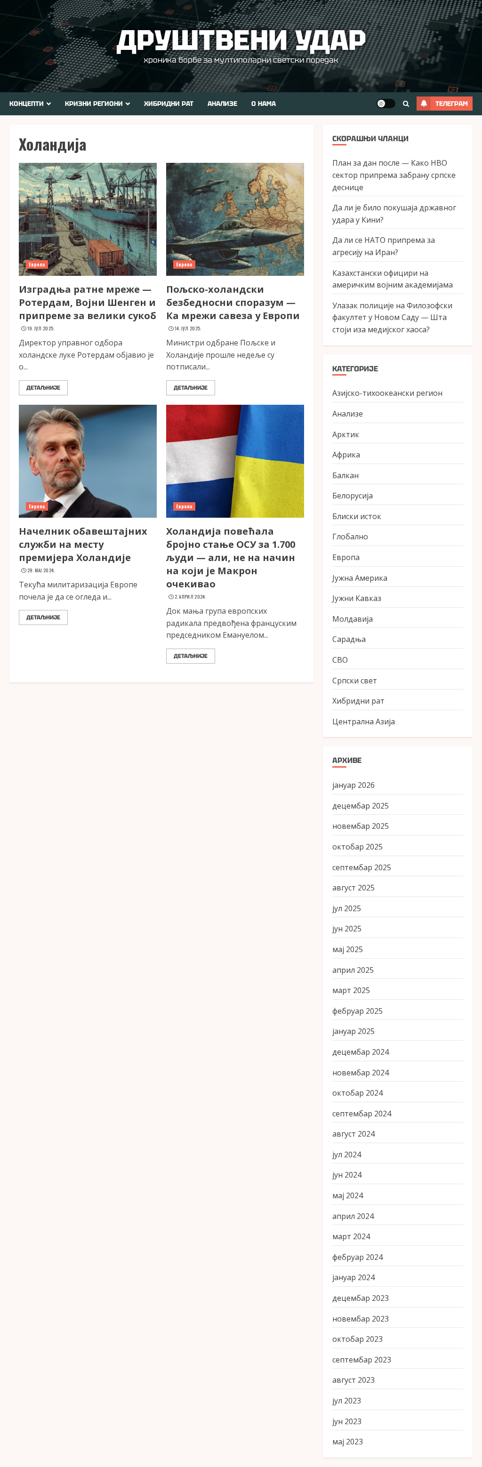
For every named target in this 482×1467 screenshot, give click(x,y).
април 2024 (353, 1216)
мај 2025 (347, 949)
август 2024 (353, 1134)
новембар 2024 (360, 1072)
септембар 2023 (361, 1360)
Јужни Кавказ (356, 598)
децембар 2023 (360, 1298)
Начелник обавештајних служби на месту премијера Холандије (83, 544)
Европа (37, 264)
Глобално (350, 536)
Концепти (26, 103)
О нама (263, 103)
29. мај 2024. (41, 570)
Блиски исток (356, 516)
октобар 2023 (357, 1339)
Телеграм (451, 103)
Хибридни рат (168, 103)
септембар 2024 (361, 1113)
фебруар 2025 (357, 1011)
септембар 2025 (361, 867)
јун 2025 (347, 928)
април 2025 (353, 970)
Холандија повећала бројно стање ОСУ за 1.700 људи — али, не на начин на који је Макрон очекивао (230, 557)
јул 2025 (346, 908)
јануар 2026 (353, 785)
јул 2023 (346, 1400)
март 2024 (351, 1236)
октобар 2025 (357, 847)
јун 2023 (347, 1421)
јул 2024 (346, 1154)
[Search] (406, 104)
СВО (340, 660)
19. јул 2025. (41, 328)
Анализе (222, 103)
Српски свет (354, 680)
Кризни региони (94, 103)
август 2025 (353, 887)
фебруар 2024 (357, 1257)
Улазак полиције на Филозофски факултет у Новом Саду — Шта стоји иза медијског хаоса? (392, 317)
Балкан (345, 475)
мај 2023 (347, 1441)
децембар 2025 (360, 806)
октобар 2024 (357, 1093)
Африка (346, 454)
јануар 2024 (353, 1277)
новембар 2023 (360, 1319)
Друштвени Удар (241, 40)
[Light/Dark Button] (386, 103)
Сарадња (349, 639)
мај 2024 (347, 1195)
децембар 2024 (360, 1052)
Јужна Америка (359, 578)
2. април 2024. (190, 596)
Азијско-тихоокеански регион (387, 393)
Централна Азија (363, 721)
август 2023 (353, 1380)
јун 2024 (347, 1175)
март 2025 (351, 990)
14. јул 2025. (188, 328)
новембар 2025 (360, 826)
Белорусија (352, 495)
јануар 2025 (353, 1031)
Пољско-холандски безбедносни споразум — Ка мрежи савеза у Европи (233, 302)
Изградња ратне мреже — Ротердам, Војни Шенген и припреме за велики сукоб (87, 302)
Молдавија (352, 619)
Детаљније (43, 388)
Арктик (345, 434)
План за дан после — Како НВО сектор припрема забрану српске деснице (394, 175)
